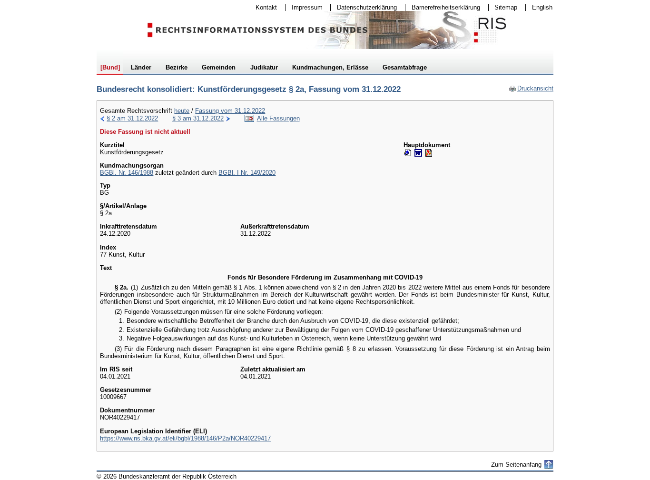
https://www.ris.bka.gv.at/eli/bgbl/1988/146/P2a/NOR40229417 (185, 438)
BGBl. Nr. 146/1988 (126, 172)
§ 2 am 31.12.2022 (132, 118)
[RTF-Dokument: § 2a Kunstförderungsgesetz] (418, 153)
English (542, 7)
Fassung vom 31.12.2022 (230, 110)
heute (181, 110)
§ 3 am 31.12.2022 (198, 118)
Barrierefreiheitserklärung (442, 7)
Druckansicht (531, 88)
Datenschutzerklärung (364, 7)
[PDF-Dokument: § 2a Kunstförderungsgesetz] (428, 153)
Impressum (304, 7)
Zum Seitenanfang (516, 464)
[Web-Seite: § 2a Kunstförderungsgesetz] (408, 153)
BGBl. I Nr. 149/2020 (247, 172)
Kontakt (263, 7)
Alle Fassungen (278, 118)
